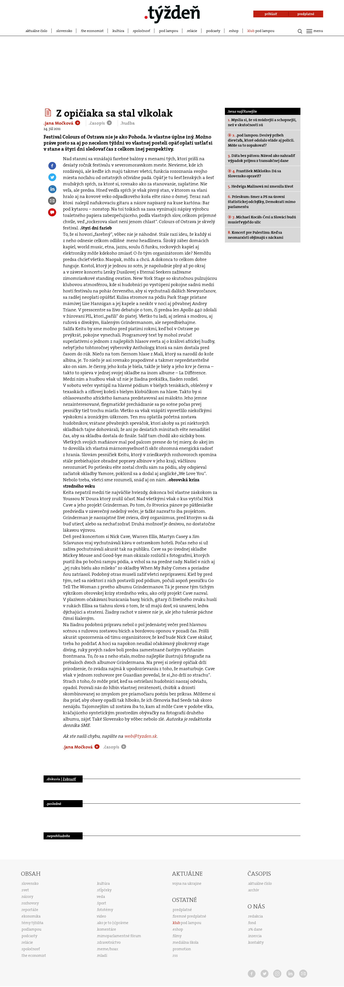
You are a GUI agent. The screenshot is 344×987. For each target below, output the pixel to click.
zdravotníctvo (109, 942)
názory (27, 896)
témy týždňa (32, 922)
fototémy (105, 909)
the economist (92, 30)
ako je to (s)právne (112, 922)
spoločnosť (141, 30)
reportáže (30, 909)
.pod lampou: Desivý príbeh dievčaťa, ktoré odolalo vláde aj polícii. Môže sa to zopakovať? (261, 140)
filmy (177, 935)
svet (25, 890)
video (101, 916)
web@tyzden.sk (140, 736)
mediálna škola (185, 942)
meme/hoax (107, 948)
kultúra (118, 30)
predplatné (182, 909)
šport (101, 903)
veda (101, 896)
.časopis (97, 123)
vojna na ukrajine (187, 883)
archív (253, 890)
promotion (182, 948)
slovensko (64, 30)
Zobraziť (69, 779)
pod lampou (168, 30)
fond (252, 922)
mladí (102, 955)
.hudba (127, 123)
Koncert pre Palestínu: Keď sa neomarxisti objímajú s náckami (255, 235)
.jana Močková (59, 123)
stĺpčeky (104, 890)
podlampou (31, 929)
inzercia (255, 935)
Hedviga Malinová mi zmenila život (260, 186)
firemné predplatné (189, 916)
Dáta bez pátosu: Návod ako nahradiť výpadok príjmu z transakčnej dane (261, 158)
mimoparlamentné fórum (119, 935)
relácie (192, 30)
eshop (233, 30)
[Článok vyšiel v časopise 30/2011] (49, 112)
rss (175, 955)
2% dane (255, 929)
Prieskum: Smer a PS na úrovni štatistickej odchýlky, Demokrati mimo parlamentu (261, 201)
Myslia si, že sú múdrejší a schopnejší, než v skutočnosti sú (262, 122)
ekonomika (31, 916)
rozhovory (30, 903)
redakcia (255, 916)
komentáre (106, 929)
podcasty (213, 30)
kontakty (256, 942)
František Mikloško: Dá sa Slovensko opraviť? (254, 173)
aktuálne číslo (36, 30)
